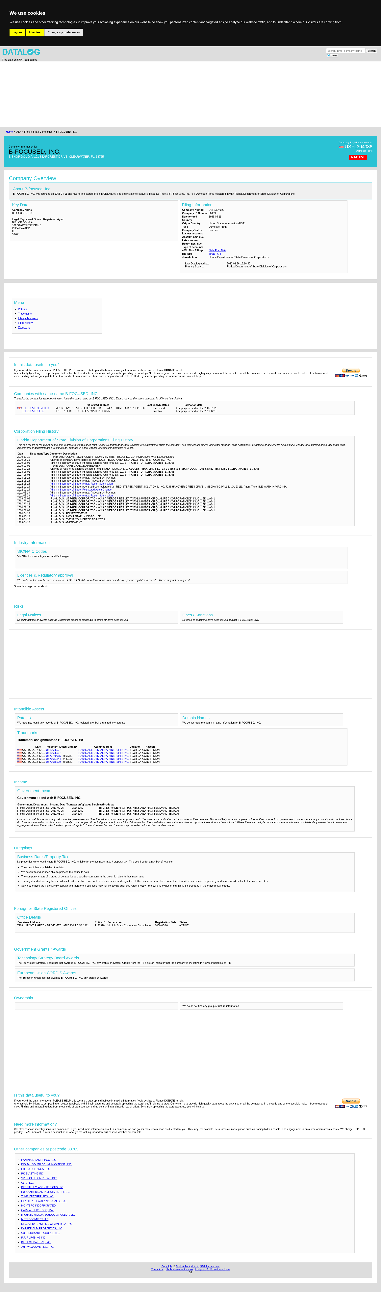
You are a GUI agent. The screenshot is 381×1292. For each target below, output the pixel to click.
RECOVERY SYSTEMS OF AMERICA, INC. (47, 1223)
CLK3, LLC (27, 1182)
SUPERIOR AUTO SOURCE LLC (40, 1233)
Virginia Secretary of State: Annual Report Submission (81, 483)
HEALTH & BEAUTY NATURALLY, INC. (44, 1201)
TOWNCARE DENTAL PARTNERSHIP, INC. (103, 749)
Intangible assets (28, 318)
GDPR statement (210, 1266)
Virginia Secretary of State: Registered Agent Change (81, 489)
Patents (22, 309)
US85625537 (53, 752)
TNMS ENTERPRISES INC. (37, 1196)
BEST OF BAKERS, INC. (36, 1242)
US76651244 (53, 758)
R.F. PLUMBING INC (33, 1237)
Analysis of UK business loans (212, 1269)
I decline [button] (34, 32)
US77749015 (53, 755)
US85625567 (53, 749)
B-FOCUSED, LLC (33, 411)
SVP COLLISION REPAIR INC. (39, 1178)
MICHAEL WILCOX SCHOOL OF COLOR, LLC (48, 1214)
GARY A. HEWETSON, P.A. (37, 1210)
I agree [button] (17, 32)
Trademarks (25, 313)
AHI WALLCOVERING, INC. (37, 1246)
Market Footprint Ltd (187, 1266)
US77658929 (53, 761)
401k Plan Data (217, 250)
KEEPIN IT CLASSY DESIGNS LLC (42, 1187)
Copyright (167, 1266)
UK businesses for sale (179, 1269)
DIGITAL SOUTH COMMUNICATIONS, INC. (46, 1164)
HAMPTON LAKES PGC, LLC (38, 1159)
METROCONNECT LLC (34, 1219)
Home (9, 131)
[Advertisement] (124, 94)
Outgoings (24, 327)
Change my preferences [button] (64, 32)
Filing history (25, 322)
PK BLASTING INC (32, 1173)
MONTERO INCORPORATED (38, 1205)
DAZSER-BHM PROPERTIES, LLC (41, 1228)
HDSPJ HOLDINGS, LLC (35, 1169)
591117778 (215, 253)
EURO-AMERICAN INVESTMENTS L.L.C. (45, 1191)
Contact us (157, 1269)
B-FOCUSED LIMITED (35, 408)
